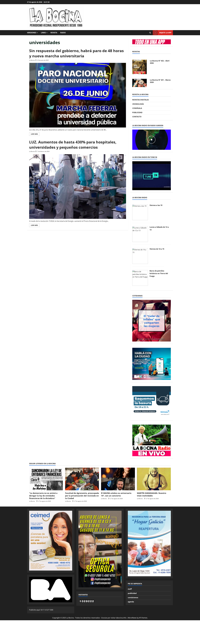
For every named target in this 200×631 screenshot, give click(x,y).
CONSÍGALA (137, 108)
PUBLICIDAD (137, 112)
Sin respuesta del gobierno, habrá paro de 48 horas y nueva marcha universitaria (76, 53)
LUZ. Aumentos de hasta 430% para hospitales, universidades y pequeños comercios (72, 144)
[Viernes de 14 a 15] (140, 256)
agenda (131, 602)
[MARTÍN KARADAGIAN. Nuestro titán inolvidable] (154, 479)
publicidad (132, 593)
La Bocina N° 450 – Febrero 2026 (157, 86)
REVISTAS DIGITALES (140, 100)
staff (130, 589)
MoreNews (132, 618)
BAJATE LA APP (165, 32)
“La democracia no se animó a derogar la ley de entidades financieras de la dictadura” (43, 496)
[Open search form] (150, 33)
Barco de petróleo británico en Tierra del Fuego (159, 273)
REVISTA (54, 32)
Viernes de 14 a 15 (157, 249)
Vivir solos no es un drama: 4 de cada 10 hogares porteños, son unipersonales (155, 321)
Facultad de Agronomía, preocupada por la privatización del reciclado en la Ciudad (82, 496)
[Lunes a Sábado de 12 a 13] (140, 234)
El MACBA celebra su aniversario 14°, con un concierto (116, 494)
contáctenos (133, 597)
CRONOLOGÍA (138, 104)
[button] (139, 339)
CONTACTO (136, 117)
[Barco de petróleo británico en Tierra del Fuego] (140, 278)
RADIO (63, 32)
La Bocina (32, 60)
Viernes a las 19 (156, 205)
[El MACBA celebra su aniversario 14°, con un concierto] (118, 479)
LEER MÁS (35, 134)
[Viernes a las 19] (140, 212)
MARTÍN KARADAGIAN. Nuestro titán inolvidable (151, 494)
